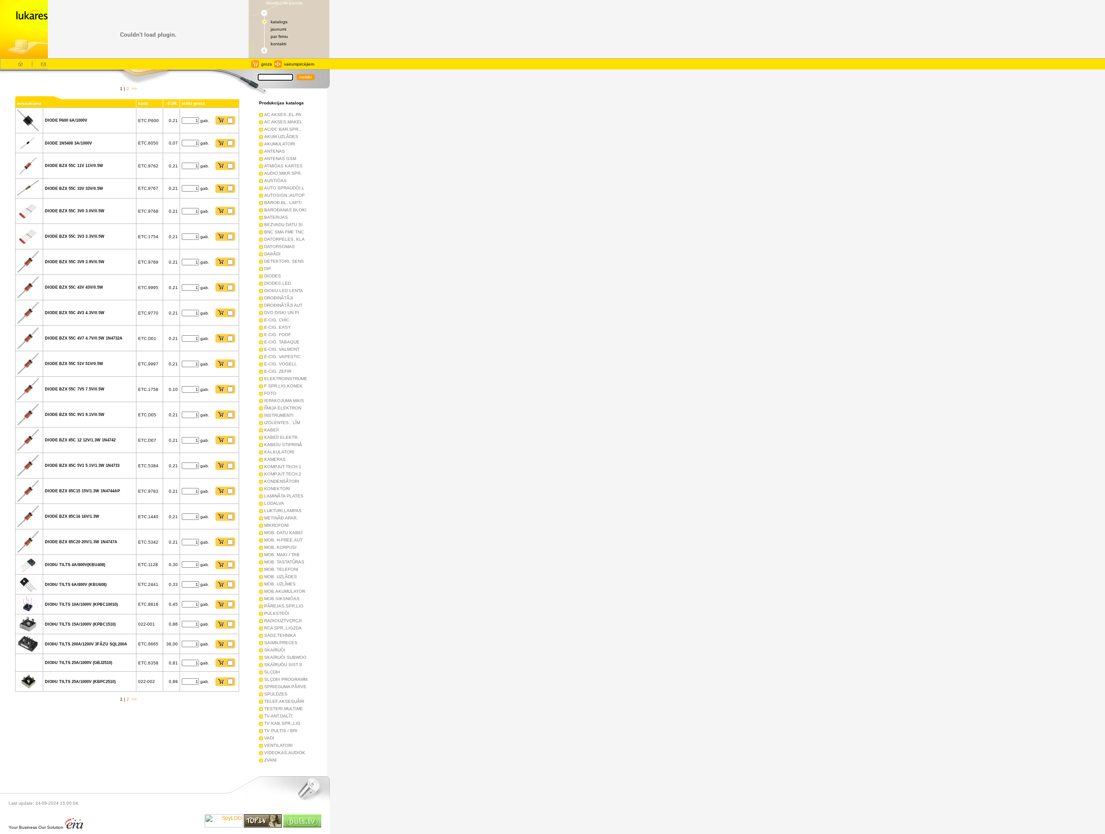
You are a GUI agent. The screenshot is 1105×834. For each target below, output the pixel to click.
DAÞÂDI (272, 254)
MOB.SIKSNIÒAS (282, 598)
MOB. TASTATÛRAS (284, 562)
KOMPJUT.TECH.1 (282, 466)
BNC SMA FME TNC (284, 232)
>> (134, 88)
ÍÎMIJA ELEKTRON (282, 408)
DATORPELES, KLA (284, 239)
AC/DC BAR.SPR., (282, 129)
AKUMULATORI (279, 144)
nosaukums (29, 103)
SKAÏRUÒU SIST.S (283, 664)
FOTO (270, 393)
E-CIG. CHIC (276, 320)
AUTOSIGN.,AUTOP (284, 195)
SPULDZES (275, 694)
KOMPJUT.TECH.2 (282, 474)
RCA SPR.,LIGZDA (283, 628)
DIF (267, 268)
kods (143, 103)
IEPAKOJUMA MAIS (284, 400)
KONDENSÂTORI (281, 481)
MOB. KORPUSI (280, 547)
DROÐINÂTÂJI (278, 298)
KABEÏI (271, 430)
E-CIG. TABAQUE (282, 342)
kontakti (278, 43)
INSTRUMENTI (279, 415)
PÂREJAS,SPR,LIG (283, 606)
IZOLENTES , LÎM (282, 422)
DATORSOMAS (279, 246)
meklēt (305, 77)
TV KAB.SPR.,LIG (282, 723)
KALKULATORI (279, 452)
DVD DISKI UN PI (281, 312)
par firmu (279, 36)
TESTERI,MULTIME (283, 708)
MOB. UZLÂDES (280, 576)
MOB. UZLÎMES (280, 584)
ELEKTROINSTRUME (285, 378)
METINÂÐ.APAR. (281, 518)
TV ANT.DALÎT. (279, 716)
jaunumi (278, 29)
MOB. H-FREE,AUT (283, 540)
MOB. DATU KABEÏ (283, 532)
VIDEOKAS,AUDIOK (284, 752)
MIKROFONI (276, 525)
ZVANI (270, 760)
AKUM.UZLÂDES (281, 136)
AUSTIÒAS (275, 180)
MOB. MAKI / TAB (282, 554)
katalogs (279, 21)
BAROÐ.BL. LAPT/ (283, 202)
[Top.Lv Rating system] (263, 826)
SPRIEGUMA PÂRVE (285, 686)
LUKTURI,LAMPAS (283, 510)
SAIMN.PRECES (280, 642)
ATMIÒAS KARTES (283, 166)
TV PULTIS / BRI (280, 730)
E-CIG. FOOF (277, 334)
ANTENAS (274, 151)
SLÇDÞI (272, 672)
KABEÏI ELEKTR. (281, 437)
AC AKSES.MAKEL (283, 122)
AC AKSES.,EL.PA (282, 114)
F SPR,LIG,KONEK (283, 386)
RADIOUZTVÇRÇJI (283, 620)
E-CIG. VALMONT (282, 349)
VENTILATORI (278, 745)
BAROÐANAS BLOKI (285, 210)
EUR (171, 103)
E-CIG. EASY (277, 327)
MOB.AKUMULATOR (284, 591)
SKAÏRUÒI (274, 650)
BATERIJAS (276, 217)
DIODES (272, 276)
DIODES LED (277, 283)
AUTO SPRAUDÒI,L (284, 188)
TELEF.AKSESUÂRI (284, 701)
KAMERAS (275, 459)
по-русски (293, 2)
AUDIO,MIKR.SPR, (283, 173)
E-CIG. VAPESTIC (282, 356)
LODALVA (274, 503)
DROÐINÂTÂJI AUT (283, 305)
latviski (272, 2)
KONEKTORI (277, 488)
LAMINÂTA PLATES (283, 496)
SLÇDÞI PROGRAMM (285, 679)
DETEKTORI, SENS (284, 261)
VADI (269, 738)
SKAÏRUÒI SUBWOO (285, 657)
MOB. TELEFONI (281, 569)
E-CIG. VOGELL (280, 364)
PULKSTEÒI (276, 613)
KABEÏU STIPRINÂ (283, 444)
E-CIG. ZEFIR (277, 371)
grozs (266, 64)
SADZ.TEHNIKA (280, 635)
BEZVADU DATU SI (283, 224)
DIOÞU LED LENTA (283, 290)
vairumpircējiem (299, 64)
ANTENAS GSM (280, 158)
